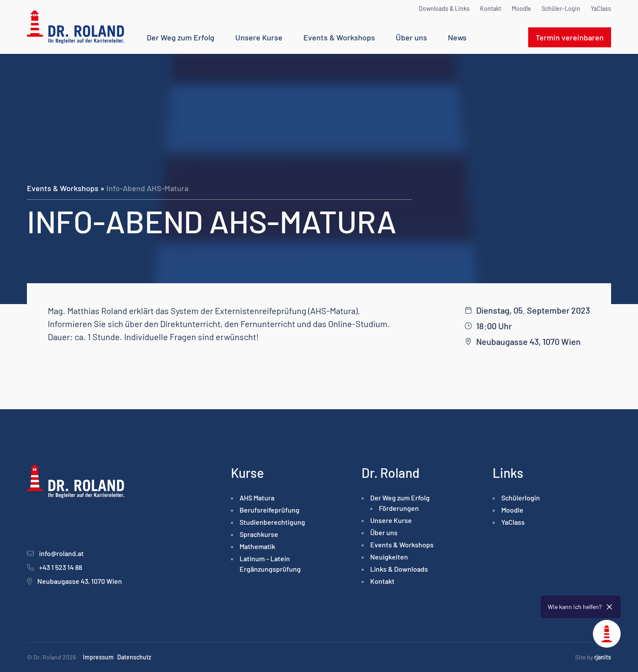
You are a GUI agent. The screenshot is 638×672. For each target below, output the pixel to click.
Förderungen (399, 508)
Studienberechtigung (272, 522)
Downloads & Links (444, 8)
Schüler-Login (561, 8)
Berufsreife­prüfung (269, 510)
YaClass (601, 8)
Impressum (98, 657)
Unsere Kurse (259, 37)
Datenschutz (134, 657)
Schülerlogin (520, 497)
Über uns (411, 37)
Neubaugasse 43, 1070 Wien (79, 581)
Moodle (521, 8)
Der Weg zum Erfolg (180, 37)
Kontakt (490, 8)
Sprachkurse (259, 534)
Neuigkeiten (389, 557)
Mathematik (257, 546)
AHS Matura (257, 497)
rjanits (602, 657)
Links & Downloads (399, 569)
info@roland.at (61, 553)
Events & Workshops (339, 37)
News (457, 37)
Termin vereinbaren (570, 37)
